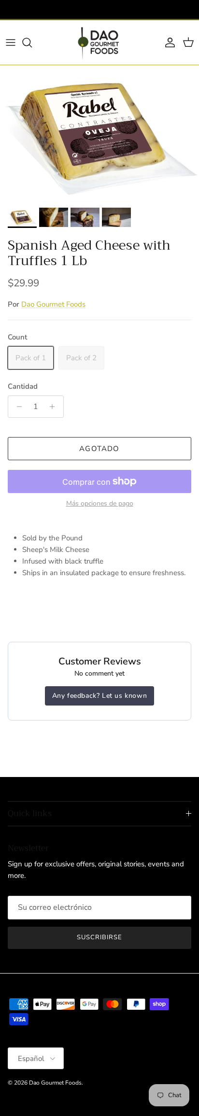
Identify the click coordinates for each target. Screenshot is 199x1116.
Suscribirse (99, 937)
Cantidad (23, 386)
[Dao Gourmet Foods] (99, 42)
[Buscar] (32, 42)
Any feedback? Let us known (99, 695)
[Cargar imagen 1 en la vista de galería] (99, 134)
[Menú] (10, 42)
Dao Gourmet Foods (53, 304)
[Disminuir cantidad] (16, 406)
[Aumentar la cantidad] (54, 406)
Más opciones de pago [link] (99, 504)
